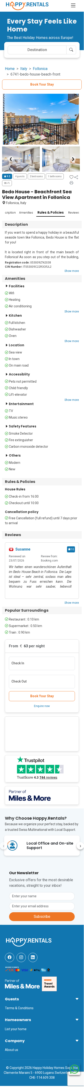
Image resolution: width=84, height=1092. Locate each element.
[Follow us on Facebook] (9, 957)
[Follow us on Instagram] (21, 957)
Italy (23, 68)
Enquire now (42, 706)
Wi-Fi (7, 183)
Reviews (74, 213)
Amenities (26, 213)
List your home (16, 1029)
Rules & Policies (50, 212)
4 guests (20, 176)
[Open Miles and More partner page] (22, 983)
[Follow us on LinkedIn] (32, 957)
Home (10, 68)
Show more (71, 271)
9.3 (8, 176)
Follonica (40, 68)
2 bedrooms (36, 176)
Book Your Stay (42, 84)
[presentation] (80, 845)
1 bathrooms (55, 176)
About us (11, 1049)
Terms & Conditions (19, 1008)
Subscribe (42, 916)
